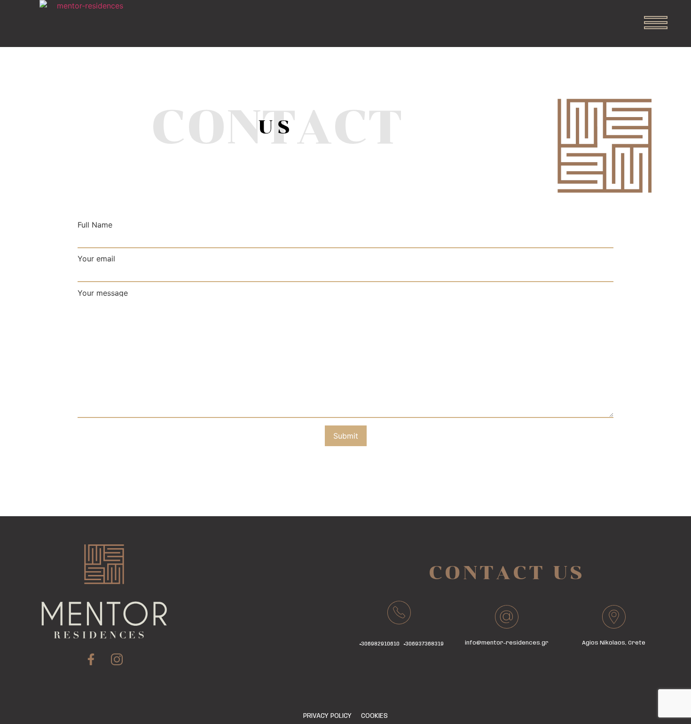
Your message (103, 293)
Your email (96, 259)
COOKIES (374, 716)
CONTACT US (507, 572)
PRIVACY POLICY (327, 716)
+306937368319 (424, 644)
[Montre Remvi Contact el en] (655, 23)
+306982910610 (380, 644)
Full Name (95, 225)
